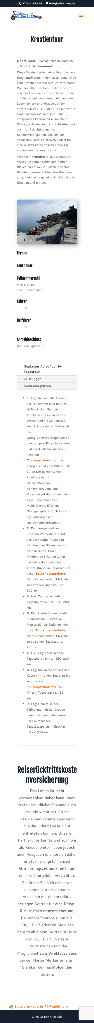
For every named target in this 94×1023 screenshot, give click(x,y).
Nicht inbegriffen (37, 386)
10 (58, 240)
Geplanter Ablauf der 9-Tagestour (43, 369)
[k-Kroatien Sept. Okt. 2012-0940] (47, 243)
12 (65, 240)
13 (69, 240)
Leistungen (32, 379)
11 (62, 240)
